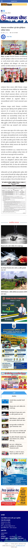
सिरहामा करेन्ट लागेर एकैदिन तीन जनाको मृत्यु (12, 246)
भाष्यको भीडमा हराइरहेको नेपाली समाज (17, 401)
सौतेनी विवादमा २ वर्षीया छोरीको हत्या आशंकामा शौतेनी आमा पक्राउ (14, 293)
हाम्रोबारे (6, 544)
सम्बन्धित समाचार (14, 222)
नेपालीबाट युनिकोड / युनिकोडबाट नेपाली (18, 544)
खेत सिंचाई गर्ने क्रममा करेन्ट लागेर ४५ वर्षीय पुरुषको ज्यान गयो (13, 269)
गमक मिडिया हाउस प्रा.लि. (20, 545)
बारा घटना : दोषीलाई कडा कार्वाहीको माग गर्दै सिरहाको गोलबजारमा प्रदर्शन (16, 446)
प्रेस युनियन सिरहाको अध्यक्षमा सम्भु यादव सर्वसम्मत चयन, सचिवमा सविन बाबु (18, 439)
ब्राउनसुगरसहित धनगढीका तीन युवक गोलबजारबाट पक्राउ (17, 426)
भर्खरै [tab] (14, 393)
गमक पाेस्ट (9, 37)
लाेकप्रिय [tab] (14, 396)
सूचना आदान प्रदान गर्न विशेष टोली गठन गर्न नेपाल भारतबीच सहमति (18, 432)
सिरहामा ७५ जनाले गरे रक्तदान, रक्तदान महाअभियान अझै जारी (17, 453)
